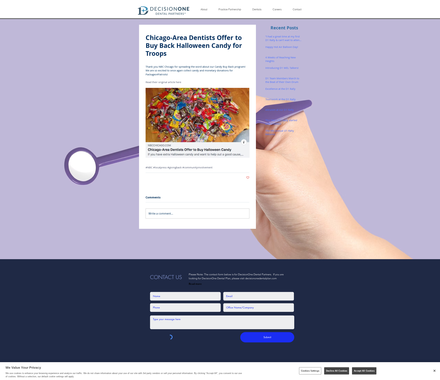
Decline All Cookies (336, 371)
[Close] (434, 371)
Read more (195, 283)
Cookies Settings (310, 371)
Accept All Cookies (364, 371)
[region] (220, 371)
